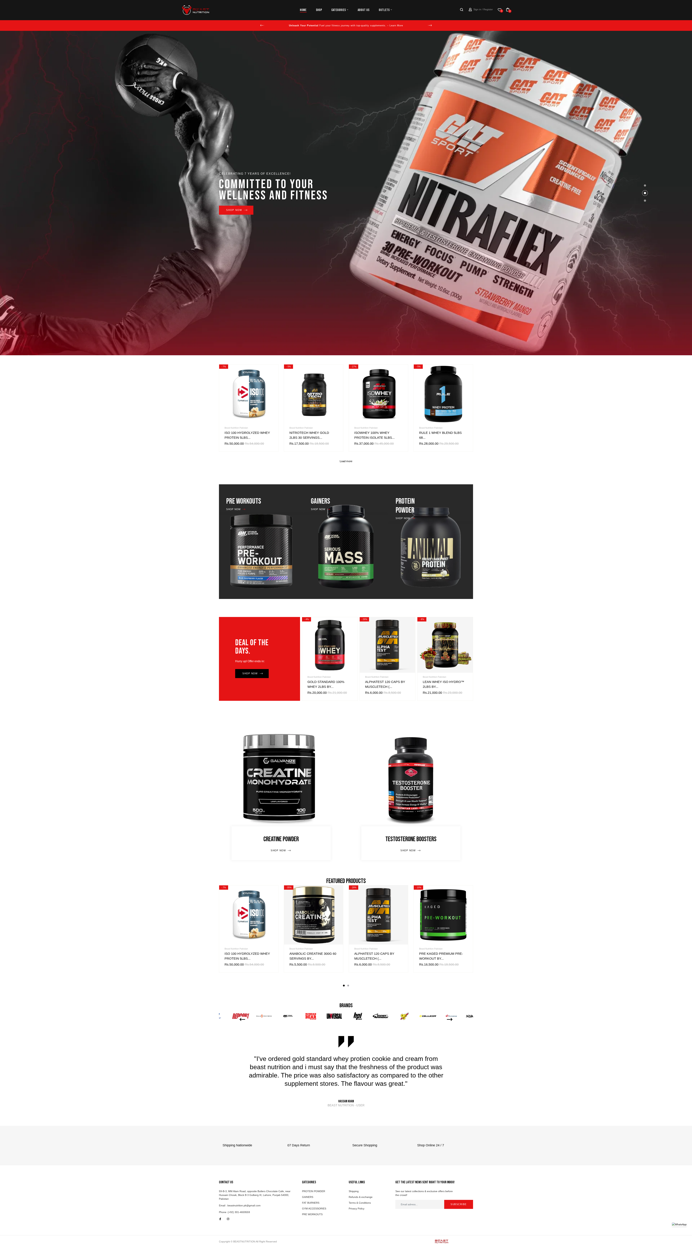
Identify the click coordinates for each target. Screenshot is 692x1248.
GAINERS (307, 1197)
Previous (262, 25)
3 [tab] (645, 201)
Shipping (354, 1191)
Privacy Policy (356, 1208)
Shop (319, 10)
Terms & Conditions (360, 1202)
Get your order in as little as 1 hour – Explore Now (346, 25)
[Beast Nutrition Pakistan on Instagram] (228, 1219)
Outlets (384, 10)
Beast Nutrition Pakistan (236, 428)
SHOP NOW (428, 210)
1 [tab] (645, 185)
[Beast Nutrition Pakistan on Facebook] (220, 1219)
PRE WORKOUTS (312, 1214)
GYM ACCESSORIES (314, 1208)
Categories (338, 10)
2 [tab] (645, 193)
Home (303, 10)
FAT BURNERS (310, 1202)
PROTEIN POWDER (313, 1191)
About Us (363, 10)
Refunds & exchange (360, 1197)
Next (429, 25)
